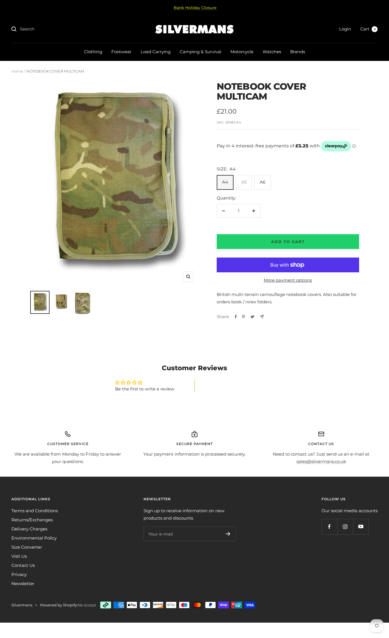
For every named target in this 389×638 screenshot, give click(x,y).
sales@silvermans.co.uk (321, 461)
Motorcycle (241, 51)
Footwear (121, 51)
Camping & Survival (200, 51)
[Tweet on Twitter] (252, 317)
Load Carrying (156, 51)
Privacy (19, 574)
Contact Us (23, 565)
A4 (225, 182)
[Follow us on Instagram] (345, 526)
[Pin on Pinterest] (243, 317)
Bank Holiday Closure (195, 7)
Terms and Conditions (34, 510)
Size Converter (26, 547)
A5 (244, 182)
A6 (262, 182)
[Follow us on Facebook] (329, 526)
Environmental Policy (34, 538)
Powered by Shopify (58, 605)
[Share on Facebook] (236, 317)
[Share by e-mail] (262, 316)
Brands (297, 51)
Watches (272, 51)
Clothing (93, 51)
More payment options (288, 280)
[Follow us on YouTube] (360, 526)
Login (345, 29)
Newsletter (22, 583)
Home (17, 71)
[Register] (228, 534)
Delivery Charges (29, 529)
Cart (368, 29)
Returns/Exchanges (32, 519)
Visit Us (19, 556)
